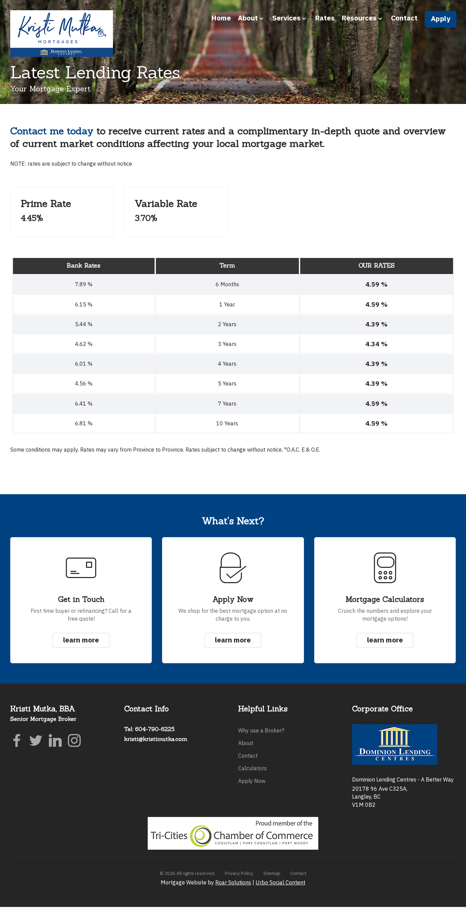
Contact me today (51, 130)
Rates (325, 17)
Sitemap (271, 873)
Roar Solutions (233, 882)
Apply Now (251, 780)
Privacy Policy (239, 873)
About (245, 743)
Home (221, 17)
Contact (404, 17)
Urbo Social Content (280, 882)
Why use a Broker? (261, 730)
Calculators (252, 768)
